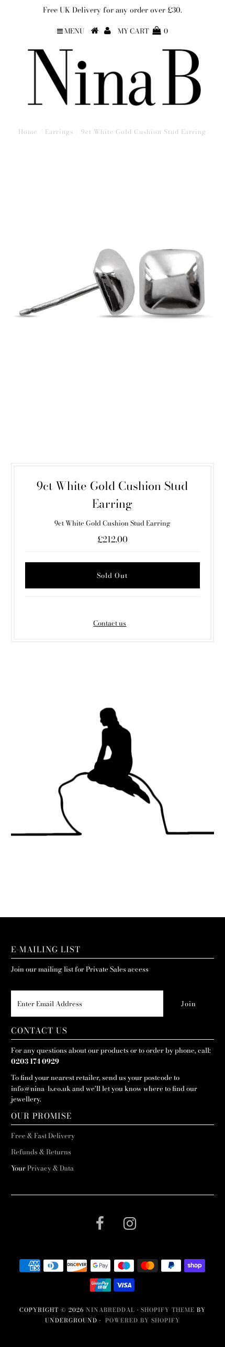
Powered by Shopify (142, 1320)
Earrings (59, 132)
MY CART (143, 31)
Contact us (109, 623)
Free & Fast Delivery (43, 1135)
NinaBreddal (110, 1310)
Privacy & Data (50, 1168)
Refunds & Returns (41, 1151)
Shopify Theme (168, 1310)
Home (27, 132)
